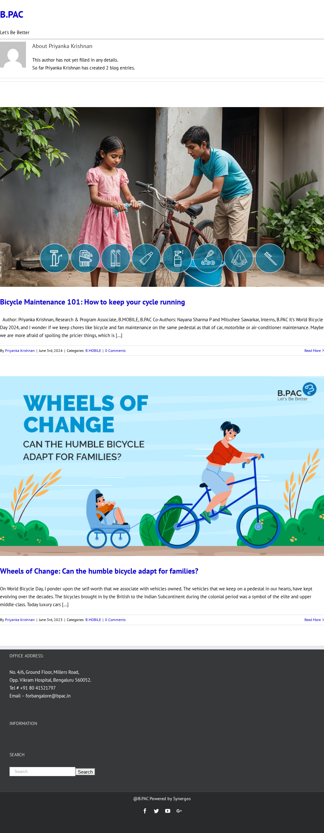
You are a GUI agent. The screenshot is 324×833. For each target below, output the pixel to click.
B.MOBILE (93, 350)
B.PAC (11, 14)
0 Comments (115, 350)
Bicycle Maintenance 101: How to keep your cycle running (92, 302)
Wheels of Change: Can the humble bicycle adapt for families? (99, 571)
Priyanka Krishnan (20, 350)
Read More (312, 350)
